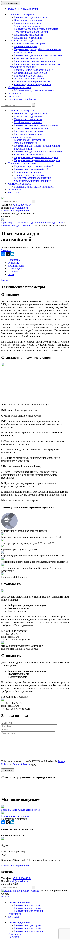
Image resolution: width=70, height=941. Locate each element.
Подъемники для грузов (21, 14)
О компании (14, 93)
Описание (13, 262)
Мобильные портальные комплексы (34, 90)
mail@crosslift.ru (19, 207)
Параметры (14, 259)
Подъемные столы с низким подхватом (36, 28)
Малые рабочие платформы (29, 43)
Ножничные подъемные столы (31, 17)
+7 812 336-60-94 (22, 204)
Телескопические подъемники (31, 31)
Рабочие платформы (25, 46)
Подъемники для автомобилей (31, 72)
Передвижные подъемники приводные (36, 61)
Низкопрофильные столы (28, 23)
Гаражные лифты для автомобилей (33, 69)
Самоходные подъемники (28, 58)
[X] (8, 254)
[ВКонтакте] (3, 254)
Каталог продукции (19, 902)
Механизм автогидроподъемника (32, 81)
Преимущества (16, 268)
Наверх (5, 896)
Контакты (13, 96)
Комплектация (16, 265)
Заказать (6, 250)
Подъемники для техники (22, 66)
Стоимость (14, 271)
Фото (11, 274)
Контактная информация (15, 210)
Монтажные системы (19, 87)
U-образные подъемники (28, 26)
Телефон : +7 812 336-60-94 (23, 8)
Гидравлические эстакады (28, 75)
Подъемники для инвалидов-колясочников (38, 55)
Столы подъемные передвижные (32, 84)
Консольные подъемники (28, 20)
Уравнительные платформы (29, 78)
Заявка (5, 280)
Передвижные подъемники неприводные (37, 64)
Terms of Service (21, 764)
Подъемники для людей (21, 40)
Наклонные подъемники (28, 37)
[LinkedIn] (12, 254)
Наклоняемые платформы (28, 34)
